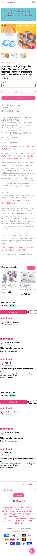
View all (31, 268)
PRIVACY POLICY (24, 514)
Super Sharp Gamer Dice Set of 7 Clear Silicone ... (8, 287)
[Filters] (30, 312)
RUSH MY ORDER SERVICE (15, 250)
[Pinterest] (17, 501)
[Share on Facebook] (8, 105)
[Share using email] (19, 105)
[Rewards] (32, 551)
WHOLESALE (7, 519)
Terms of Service (21, 519)
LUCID (11, 521)
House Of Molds (25, 529)
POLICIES (8, 510)
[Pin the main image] (13, 105)
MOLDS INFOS (18, 226)
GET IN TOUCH (10, 514)
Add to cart (18, 92)
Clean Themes (22, 531)
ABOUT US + (23, 516)
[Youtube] (20, 501)
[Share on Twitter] (10, 105)
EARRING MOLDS (7, 62)
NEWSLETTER (21, 521)
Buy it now (18, 98)
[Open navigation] (2, 2)
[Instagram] (24, 501)
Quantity (4, 82)
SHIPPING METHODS (11, 507)
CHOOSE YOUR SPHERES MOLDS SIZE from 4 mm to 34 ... (27, 288)
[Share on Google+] (16, 105)
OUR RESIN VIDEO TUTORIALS (21, 512)
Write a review (14, 312)
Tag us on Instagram (8, 107)
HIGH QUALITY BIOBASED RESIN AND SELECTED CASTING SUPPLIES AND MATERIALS (18, 155)
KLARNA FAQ (12, 516)
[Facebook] (14, 501)
